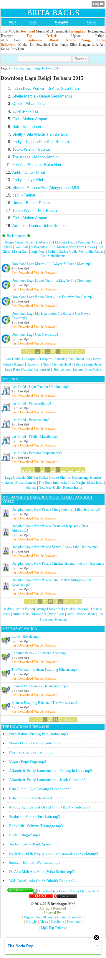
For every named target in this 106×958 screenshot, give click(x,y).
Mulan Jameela (25, 482)
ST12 (54, 242)
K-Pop (9, 609)
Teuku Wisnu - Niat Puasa (34, 210)
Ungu (96, 242)
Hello (57, 488)
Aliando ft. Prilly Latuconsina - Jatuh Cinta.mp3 (47, 779)
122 (63, 470)
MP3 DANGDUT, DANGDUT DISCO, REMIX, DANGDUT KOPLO (47, 499)
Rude (91, 614)
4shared (62, 917)
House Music (14, 242)
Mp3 (12, 22)
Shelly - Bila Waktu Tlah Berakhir (40, 134)
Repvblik (32, 364)
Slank (8, 247)
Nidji (45, 364)
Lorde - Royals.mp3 (25, 636)
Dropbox (73, 922)
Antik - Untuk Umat (28, 172)
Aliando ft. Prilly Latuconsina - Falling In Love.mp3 (50, 770)
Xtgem (28, 917)
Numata (30, 488)
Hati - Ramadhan (26, 126)
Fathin (52, 251)
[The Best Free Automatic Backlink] (41, 897)
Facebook (57, 922)
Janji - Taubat (23, 195)
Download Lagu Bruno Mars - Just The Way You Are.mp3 (52, 297)
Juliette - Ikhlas (25, 111)
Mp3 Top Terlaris (53, 928)
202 (70, 351)
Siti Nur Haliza (37, 477)
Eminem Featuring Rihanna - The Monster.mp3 (44, 703)
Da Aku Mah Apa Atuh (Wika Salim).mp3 (41, 871)
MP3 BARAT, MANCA (19, 629)
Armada (59, 359)
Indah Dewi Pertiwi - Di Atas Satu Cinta (45, 88)
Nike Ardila (93, 369)
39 (65, 601)
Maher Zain (20, 251)
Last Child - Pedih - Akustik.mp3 (34, 436)
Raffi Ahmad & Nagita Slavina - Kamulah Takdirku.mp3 (53, 853)
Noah (30, 242)
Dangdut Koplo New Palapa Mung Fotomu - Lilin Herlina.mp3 (55, 509)
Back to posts (16, 236)
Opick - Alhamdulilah (29, 103)
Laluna (77, 369)
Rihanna (61, 619)
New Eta (45, 488)
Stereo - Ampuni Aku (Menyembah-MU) (45, 187)
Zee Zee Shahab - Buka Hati (36, 165)
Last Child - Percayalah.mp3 (31, 403)
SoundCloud (45, 917)
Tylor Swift (56, 614)
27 (42, 351)
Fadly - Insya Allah (28, 180)
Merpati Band (61, 364)
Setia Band (67, 242)
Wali (42, 251)
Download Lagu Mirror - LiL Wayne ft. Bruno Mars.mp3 (51, 264)
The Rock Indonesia (53, 482)
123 (70, 470)
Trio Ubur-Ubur (79, 359)
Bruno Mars (21, 614)
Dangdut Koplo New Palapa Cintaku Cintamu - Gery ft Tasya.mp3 (57, 563)
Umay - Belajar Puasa (31, 203)
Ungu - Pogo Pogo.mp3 (27, 761)
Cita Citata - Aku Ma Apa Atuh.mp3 (37, 798)
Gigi (34, 251)
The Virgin (77, 482)
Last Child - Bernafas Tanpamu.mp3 (36, 453)
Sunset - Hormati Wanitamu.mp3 (35, 862)
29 (53, 351)
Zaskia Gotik (68, 251)
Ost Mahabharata (53, 256)
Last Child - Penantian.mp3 (30, 420)
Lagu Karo (12, 369)
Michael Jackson (77, 609)
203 (77, 351)
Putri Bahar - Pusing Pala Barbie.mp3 (38, 734)
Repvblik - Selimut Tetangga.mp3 (36, 826)
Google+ (76, 917)
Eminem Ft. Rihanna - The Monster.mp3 (39, 686)
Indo (33, 22)
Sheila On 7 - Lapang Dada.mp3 (34, 743)
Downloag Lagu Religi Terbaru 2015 (34, 68)
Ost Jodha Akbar (91, 251)
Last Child (12, 359)
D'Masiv (42, 242)
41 (76, 601)
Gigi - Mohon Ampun (29, 119)
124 (77, 470)
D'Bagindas (39, 247)
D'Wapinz (45, 359)
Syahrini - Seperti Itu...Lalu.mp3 (34, 816)
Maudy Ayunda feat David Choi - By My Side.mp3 (49, 807)
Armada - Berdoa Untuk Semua (39, 225)
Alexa (43, 922)
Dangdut (61, 22)
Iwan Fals (21, 247)
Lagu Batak (94, 364)
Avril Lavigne (76, 614)
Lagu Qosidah (15, 477)
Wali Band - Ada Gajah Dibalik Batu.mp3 (42, 881)
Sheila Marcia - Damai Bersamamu (42, 96)
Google (31, 922)
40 (70, 601)
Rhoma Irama (72, 488)
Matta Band (95, 482)
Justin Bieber (25, 609)
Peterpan (84, 242)
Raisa (79, 364)
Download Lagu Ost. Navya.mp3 (34, 334)
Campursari (42, 369)
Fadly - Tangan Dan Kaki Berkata (40, 141)
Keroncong (80, 477)
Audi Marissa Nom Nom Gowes (72, 247)
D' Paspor (29, 359)
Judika (27, 369)
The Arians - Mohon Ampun (35, 157)
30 (66, 719)
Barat (91, 22)
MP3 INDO (10, 379)
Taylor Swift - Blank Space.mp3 (34, 844)
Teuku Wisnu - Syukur (31, 149)
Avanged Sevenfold (49, 609)
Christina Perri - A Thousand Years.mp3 (39, 653)
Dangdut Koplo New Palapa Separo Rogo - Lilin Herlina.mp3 (54, 547)
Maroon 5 (39, 614)
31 (71, 719)
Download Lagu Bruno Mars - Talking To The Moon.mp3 (51, 280)
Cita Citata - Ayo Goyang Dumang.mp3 (40, 789)
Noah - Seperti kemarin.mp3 (31, 752)
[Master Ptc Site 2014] (66, 891)
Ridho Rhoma (60, 477)
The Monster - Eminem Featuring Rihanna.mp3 (44, 670)
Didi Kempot (61, 369)
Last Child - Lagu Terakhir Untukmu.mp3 (40, 387)
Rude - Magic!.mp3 (24, 835)
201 (63, 351)
